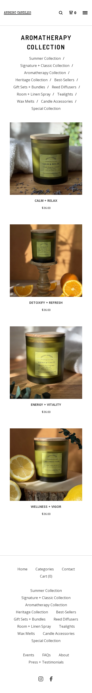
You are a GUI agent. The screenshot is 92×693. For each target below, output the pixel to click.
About (64, 655)
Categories (45, 569)
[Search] (60, 12)
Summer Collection (45, 58)
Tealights (65, 94)
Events (28, 655)
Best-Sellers (64, 79)
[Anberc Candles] (18, 13)
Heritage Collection (31, 79)
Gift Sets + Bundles (29, 87)
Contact (68, 569)
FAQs (46, 655)
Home (22, 569)
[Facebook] (51, 679)
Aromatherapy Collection (45, 72)
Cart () (46, 576)
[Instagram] (41, 679)
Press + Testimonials (46, 662)
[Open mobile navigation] (85, 13)
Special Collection (46, 108)
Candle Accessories (57, 101)
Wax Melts (25, 101)
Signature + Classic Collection (44, 65)
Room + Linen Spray (33, 94)
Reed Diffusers (64, 87)
